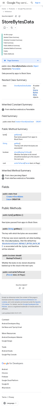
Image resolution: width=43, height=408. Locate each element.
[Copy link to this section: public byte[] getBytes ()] (8, 217)
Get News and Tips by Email (12, 327)
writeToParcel (19, 163)
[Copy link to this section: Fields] (11, 187)
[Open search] (32, 2)
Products (12, 9)
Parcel (27, 163)
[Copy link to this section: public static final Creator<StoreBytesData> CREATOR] (22, 199)
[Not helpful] (19, 16)
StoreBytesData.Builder (22, 86)
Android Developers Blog (11, 323)
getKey (16, 143)
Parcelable (16, 69)
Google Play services (25, 9)
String (5, 143)
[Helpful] (16, 16)
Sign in (37, 3)
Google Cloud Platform (10, 380)
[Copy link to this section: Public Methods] (23, 208)
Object (35, 66)
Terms (4, 397)
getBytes (17, 135)
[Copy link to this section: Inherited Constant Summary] (34, 104)
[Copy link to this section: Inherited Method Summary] (33, 170)
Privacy (11, 397)
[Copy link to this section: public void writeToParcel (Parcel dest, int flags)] (8, 277)
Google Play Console (9, 355)
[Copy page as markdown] (12, 28)
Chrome (5, 373)
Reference (8, 11)
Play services (22, 2)
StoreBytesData (35, 92)
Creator (18, 122)
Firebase (5, 377)
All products (6, 388)
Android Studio (7, 351)
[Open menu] (3, 3)
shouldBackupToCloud (22, 152)
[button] (21, 60)
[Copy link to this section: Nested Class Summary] (29, 80)
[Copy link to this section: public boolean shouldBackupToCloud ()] (24, 258)
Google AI (5, 384)
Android (5, 369)
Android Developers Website (12, 337)
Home (4, 9)
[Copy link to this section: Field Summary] (19, 116)
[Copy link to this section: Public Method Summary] (30, 129)
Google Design (7, 341)
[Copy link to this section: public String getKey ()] (24, 229)
